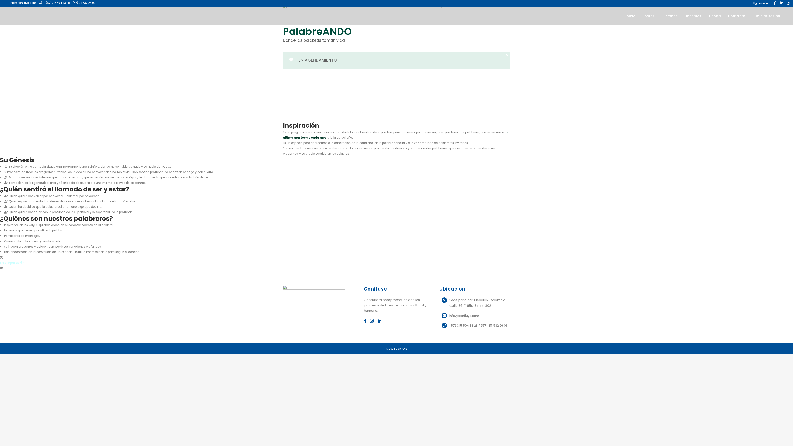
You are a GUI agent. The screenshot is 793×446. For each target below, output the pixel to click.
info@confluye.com (23, 3)
